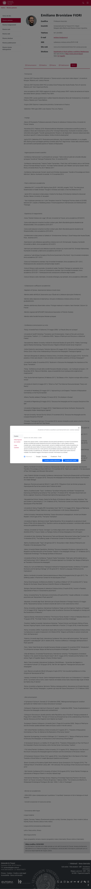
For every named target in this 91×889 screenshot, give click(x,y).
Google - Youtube (41, 456)
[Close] (78, 427)
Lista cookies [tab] (16, 446)
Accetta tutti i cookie (70, 460)
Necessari (29, 456)
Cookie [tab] (16, 436)
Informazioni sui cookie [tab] (18, 441)
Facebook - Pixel (56, 456)
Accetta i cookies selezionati (52, 460)
